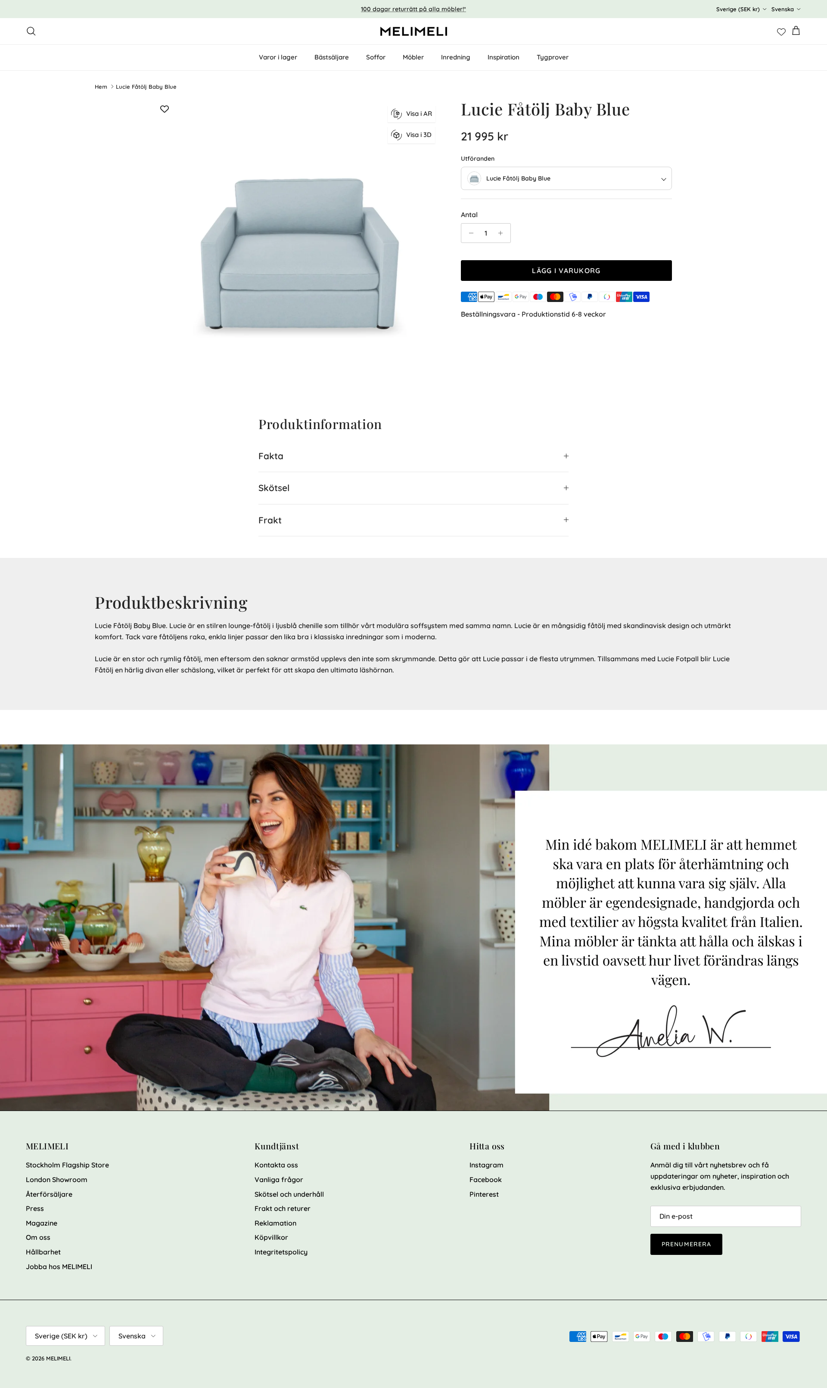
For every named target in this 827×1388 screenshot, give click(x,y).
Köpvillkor (271, 1237)
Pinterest (484, 1194)
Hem (101, 86)
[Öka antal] (502, 233)
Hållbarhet (43, 1252)
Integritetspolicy (281, 1252)
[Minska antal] (468, 233)
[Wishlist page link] (781, 31)
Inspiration (503, 57)
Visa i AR (419, 113)
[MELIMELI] (413, 31)
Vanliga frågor (279, 1179)
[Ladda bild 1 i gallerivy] (298, 242)
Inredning (455, 57)
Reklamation (275, 1223)
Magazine (41, 1223)
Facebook (485, 1179)
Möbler (413, 57)
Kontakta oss (276, 1165)
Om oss (38, 1237)
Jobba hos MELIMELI (59, 1266)
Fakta (270, 455)
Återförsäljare (49, 1194)
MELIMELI (58, 1358)
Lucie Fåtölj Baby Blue (146, 86)
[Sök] (31, 31)
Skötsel (273, 487)
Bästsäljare (331, 57)
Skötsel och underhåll (289, 1194)
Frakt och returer (283, 1208)
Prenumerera (686, 1244)
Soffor (376, 57)
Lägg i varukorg (566, 270)
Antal (469, 214)
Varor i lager (278, 57)
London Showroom (56, 1179)
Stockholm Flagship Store (67, 1165)
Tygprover (553, 57)
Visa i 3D (419, 135)
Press (35, 1208)
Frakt (270, 520)
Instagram (486, 1165)
